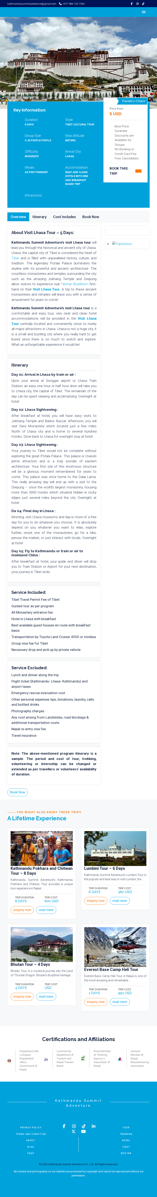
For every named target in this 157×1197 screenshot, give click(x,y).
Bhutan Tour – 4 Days (30, 964)
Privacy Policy (30, 1127)
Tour (126, 1127)
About (30, 1140)
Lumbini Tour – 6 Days (104, 868)
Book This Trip (119, 171)
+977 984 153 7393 (73, 3)
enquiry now (22, 910)
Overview (18, 217)
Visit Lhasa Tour (46, 289)
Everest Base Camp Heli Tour (111, 969)
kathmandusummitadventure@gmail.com (31, 3)
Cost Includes (64, 217)
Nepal (126, 1140)
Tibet (15, 258)
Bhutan (126, 1153)
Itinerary (40, 217)
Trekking (126, 1134)
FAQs (30, 1153)
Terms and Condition (31, 1134)
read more (46, 910)
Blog (30, 1147)
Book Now (90, 217)
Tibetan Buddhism (75, 284)
